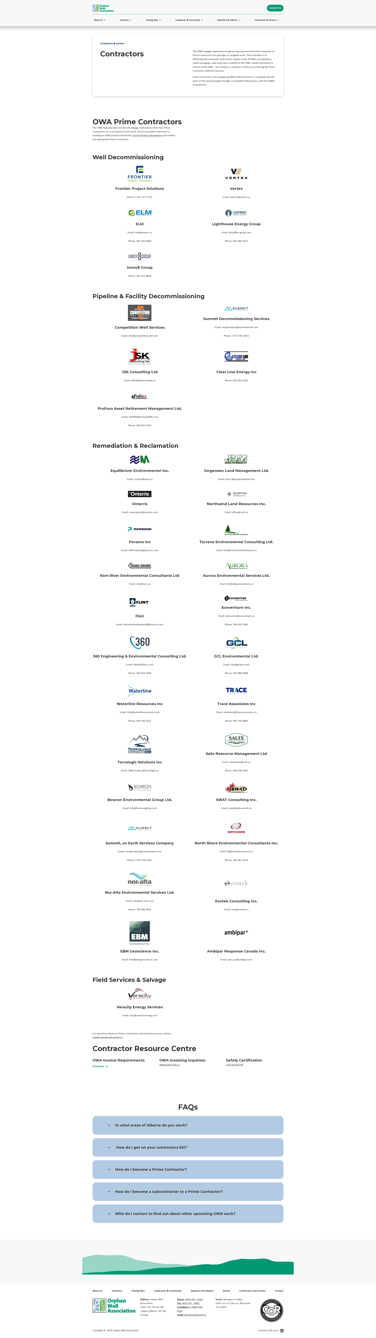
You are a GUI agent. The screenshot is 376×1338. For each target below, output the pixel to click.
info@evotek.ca (240, 909)
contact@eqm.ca (143, 479)
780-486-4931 (143, 909)
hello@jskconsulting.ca (143, 380)
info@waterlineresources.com (143, 712)
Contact (279, 1291)
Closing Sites (138, 1291)
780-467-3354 (240, 860)
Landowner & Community (167, 1291)
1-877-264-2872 (240, 336)
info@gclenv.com (240, 664)
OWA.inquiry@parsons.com (143, 550)
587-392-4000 (143, 241)
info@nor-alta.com (143, 901)
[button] (101, 20)
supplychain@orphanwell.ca (108, 1037)
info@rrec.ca (143, 584)
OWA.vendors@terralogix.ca (143, 770)
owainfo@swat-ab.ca (239, 808)
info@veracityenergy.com (143, 1015)
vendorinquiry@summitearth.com (240, 327)
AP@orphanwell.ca (169, 1065)
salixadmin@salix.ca (240, 762)
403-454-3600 (143, 673)
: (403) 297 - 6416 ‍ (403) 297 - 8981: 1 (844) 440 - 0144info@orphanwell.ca (191, 1307)
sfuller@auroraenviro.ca (240, 584)
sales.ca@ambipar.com (240, 960)
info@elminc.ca (143, 232)
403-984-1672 (240, 241)
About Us (97, 1291)
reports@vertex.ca (240, 197)
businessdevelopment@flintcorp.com (143, 624)
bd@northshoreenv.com (240, 851)
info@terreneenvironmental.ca (240, 550)
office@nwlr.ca (240, 512)
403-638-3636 (240, 770)
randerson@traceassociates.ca (240, 712)
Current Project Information (147, 135)
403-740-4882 (240, 721)
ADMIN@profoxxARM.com (143, 417)
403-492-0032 (240, 380)
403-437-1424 (143, 425)
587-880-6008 (240, 673)
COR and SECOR (234, 1065)
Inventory (117, 1291)
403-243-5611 (143, 721)
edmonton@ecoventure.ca (239, 616)
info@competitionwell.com (143, 336)
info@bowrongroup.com (143, 808)
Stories (226, 1291)
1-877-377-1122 (143, 197)
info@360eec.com (143, 664)
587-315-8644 (143, 276)
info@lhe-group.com (240, 232)
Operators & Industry (202, 1291)
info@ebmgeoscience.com (143, 960)
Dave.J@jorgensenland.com (240, 479)
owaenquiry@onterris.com (143, 512)
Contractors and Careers (252, 1291)
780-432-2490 (240, 624)
